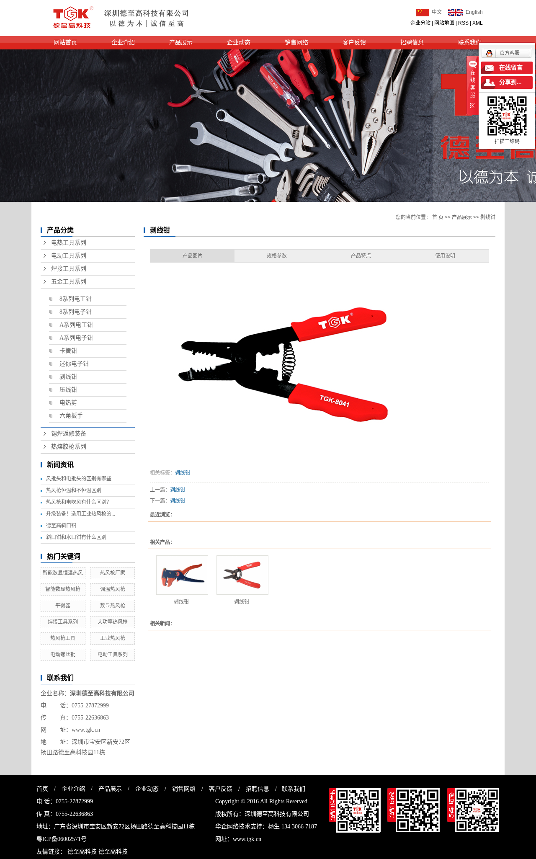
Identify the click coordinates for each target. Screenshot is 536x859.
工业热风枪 (112, 638)
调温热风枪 (112, 589)
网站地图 (444, 23)
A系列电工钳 (76, 325)
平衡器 (62, 606)
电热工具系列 (68, 243)
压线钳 (68, 390)
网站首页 (65, 42)
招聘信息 (412, 42)
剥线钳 (68, 377)
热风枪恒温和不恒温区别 (73, 490)
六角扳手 (71, 416)
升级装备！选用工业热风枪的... (80, 514)
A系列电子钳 (76, 338)
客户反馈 (354, 42)
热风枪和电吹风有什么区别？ (78, 502)
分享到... (510, 82)
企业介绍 (123, 42)
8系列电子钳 (75, 312)
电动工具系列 (68, 256)
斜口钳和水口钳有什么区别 (76, 537)
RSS (463, 23)
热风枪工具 (62, 638)
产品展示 (181, 42)
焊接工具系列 (68, 269)
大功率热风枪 (113, 622)
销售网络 (296, 42)
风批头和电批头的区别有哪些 (78, 479)
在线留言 (511, 67)
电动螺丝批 (62, 655)
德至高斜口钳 (61, 526)
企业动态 (238, 42)
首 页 (437, 217)
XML (477, 23)
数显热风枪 (112, 606)
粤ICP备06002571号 (61, 839)
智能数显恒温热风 (63, 573)
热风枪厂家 (112, 573)
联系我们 (293, 789)
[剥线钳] (182, 575)
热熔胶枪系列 (68, 447)
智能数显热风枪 (62, 589)
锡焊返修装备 (68, 434)
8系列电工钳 (75, 299)
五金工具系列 (68, 282)
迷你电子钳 (74, 364)
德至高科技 (82, 852)
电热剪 (68, 403)
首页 (42, 789)
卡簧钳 (68, 351)
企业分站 (420, 23)
